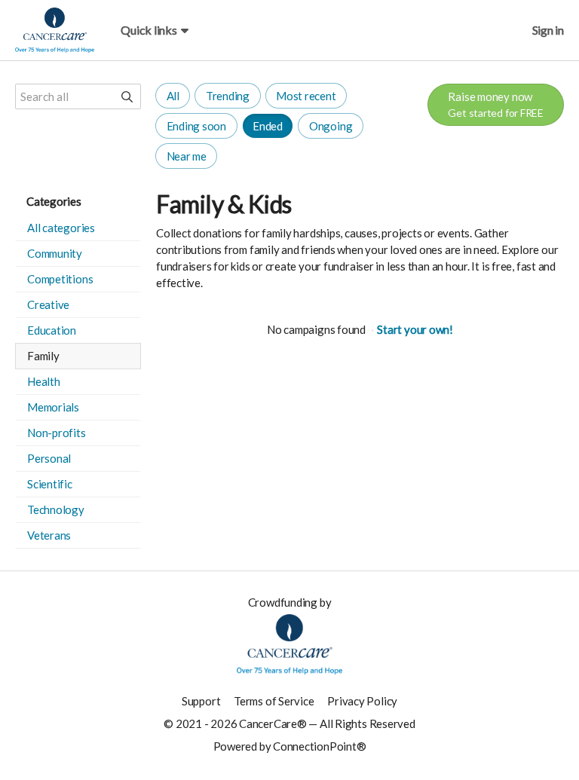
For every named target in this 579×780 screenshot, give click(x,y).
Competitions (60, 279)
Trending (228, 95)
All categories (61, 227)
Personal (49, 458)
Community (54, 253)
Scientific (49, 484)
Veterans (49, 535)
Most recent (306, 95)
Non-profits (56, 432)
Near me (187, 156)
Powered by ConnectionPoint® (289, 746)
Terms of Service (274, 701)
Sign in (548, 30)
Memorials (53, 407)
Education (51, 330)
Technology (55, 509)
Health (43, 381)
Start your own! (415, 329)
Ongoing (330, 126)
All (173, 95)
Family (43, 355)
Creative (48, 304)
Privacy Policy (362, 701)
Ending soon (197, 126)
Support (201, 701)
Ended (268, 126)
